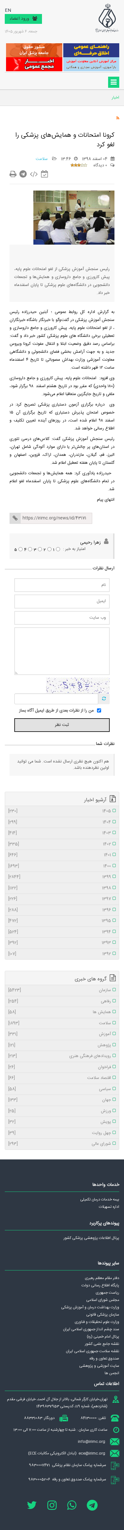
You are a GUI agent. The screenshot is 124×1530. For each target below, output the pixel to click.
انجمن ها (112, 1373)
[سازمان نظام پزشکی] (106, 18)
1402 (59, 844)
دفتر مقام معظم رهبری (102, 1278)
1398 (59, 888)
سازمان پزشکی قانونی (102, 1314)
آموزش (59, 1034)
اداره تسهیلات (109, 1207)
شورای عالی (59, 1144)
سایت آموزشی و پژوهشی (99, 1366)
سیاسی (59, 1089)
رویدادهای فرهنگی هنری (59, 1056)
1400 (59, 866)
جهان (59, 1100)
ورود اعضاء (19, 19)
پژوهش (59, 1045)
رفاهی (59, 1001)
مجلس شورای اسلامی (102, 1300)
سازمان (59, 990)
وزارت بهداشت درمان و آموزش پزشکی (90, 1307)
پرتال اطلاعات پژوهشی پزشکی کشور (91, 1238)
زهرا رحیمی (90, 542)
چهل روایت (59, 1133)
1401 (59, 855)
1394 (59, 932)
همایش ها (59, 1012)
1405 (59, 811)
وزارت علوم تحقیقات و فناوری (97, 1322)
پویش (59, 1122)
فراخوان (59, 1067)
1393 (59, 943)
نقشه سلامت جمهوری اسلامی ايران (92, 1351)
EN (8, 10)
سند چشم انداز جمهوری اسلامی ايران (91, 1329)
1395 (59, 921)
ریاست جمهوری (107, 1293)
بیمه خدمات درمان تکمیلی (99, 1199)
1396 (59, 910)
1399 (59, 877)
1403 (59, 833)
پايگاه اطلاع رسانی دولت (100, 1285)
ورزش (59, 1111)
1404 (59, 822)
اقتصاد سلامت (59, 1078)
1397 (59, 899)
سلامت (42, 159)
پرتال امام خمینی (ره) (103, 1336)
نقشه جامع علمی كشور (102, 1344)
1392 (59, 954)
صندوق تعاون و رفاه (104, 1358)
